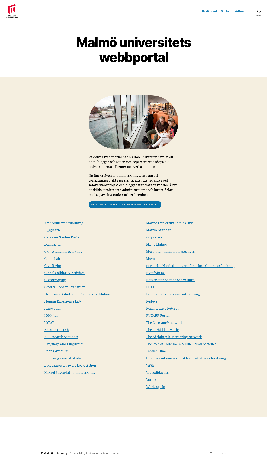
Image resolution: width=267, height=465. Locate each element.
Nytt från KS (155, 273)
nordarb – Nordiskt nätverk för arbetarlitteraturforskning (190, 266)
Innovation (53, 309)
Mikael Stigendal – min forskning (69, 373)
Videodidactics (157, 373)
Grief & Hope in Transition (64, 287)
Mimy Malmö (156, 244)
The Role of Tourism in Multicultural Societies (181, 344)
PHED (150, 287)
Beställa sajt (209, 11)
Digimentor (53, 244)
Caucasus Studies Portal (62, 237)
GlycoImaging (55, 280)
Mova (150, 259)
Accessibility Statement (84, 453)
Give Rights (52, 266)
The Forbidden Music (162, 330)
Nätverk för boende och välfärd (170, 280)
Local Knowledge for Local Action (70, 365)
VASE (150, 365)
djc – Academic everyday (63, 252)
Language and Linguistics (63, 344)
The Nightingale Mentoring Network (174, 337)
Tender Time (156, 351)
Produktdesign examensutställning (173, 294)
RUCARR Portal (158, 316)
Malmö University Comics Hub (169, 223)
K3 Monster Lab (56, 330)
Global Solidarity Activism (64, 273)
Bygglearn (52, 230)
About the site (110, 453)
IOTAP (49, 323)
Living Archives (56, 351)
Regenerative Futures (162, 309)
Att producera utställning (63, 223)
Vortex (151, 380)
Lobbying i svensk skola (62, 358)
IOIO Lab (51, 316)
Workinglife (155, 387)
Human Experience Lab (62, 301)
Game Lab (52, 259)
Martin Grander (158, 230)
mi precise (154, 237)
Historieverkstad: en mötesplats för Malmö (77, 294)
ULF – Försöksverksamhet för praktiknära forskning (186, 358)
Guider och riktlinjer (233, 11)
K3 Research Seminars (61, 337)
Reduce (151, 301)
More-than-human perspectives (170, 252)
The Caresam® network (164, 323)
